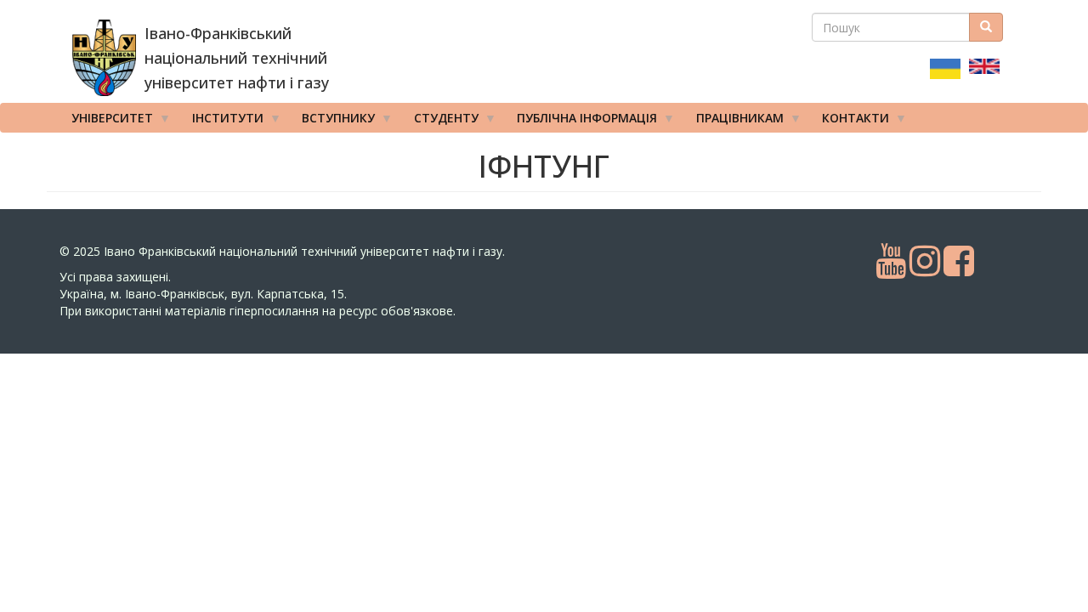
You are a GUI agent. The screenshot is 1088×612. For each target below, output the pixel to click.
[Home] (104, 58)
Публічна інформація (581, 121)
